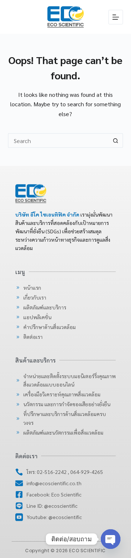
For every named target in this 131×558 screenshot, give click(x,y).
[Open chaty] (110, 539)
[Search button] (115, 140)
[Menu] (115, 17)
